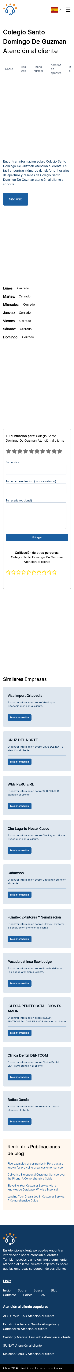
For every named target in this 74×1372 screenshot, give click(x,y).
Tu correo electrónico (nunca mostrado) (31, 481)
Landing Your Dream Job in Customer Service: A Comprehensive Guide (36, 1198)
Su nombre (12, 462)
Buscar (39, 1290)
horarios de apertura (56, 68)
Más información (19, 717)
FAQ (42, 1295)
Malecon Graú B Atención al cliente (28, 1354)
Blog (54, 1290)
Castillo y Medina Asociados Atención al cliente (37, 1337)
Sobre (9, 68)
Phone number (38, 68)
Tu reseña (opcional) (19, 500)
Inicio (7, 1290)
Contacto (9, 1295)
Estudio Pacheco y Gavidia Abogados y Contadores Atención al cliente (31, 1326)
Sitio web (23, 68)
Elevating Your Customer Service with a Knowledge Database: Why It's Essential (33, 1187)
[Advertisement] (37, 119)
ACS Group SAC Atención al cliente (28, 1316)
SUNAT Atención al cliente (22, 1345)
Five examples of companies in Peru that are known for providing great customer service (35, 1165)
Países (27, 1295)
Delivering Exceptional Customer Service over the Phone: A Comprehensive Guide (36, 1176)
